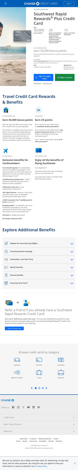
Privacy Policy (41, 466)
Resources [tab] (41, 431)
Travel (40, 378)
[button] (75, 463)
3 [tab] (42, 388)
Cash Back (60, 365)
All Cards (39, 365)
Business (61, 378)
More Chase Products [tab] (41, 424)
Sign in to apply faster (46, 77)
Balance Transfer (17, 378)
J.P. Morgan (33, 438)
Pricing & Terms (47, 83)
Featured (17, 365)
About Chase (24, 438)
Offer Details (37, 83)
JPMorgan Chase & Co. (45, 438)
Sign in (70, 3)
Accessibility (42, 441)
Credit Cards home (41, 9)
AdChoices (59, 441)
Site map (51, 441)
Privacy (18, 441)
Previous (31, 388)
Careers (56, 438)
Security (24, 441)
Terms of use (33, 441)
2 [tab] (39, 388)
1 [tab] (35, 388)
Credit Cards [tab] (41, 417)
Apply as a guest (67, 78)
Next (46, 388)
